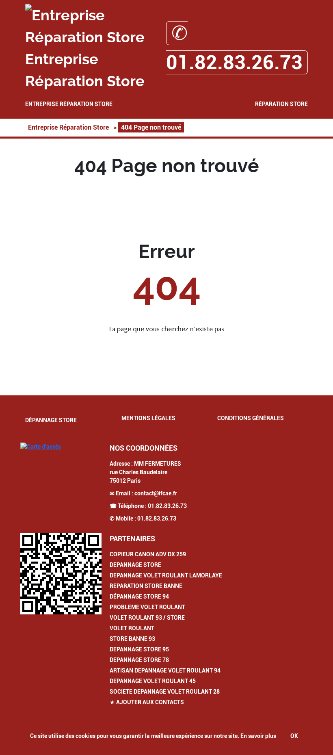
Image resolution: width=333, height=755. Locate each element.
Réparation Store (281, 104)
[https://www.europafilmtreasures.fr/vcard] (61, 573)
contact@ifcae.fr (155, 493)
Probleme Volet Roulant (147, 607)
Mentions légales (148, 418)
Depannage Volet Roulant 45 (153, 681)
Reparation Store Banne (146, 586)
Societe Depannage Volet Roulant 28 (165, 691)
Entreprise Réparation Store (68, 104)
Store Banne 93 (132, 639)
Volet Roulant (132, 628)
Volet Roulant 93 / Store (147, 617)
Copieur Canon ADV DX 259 (148, 554)
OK (294, 736)
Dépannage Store (51, 420)
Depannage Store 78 (139, 660)
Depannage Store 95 (139, 649)
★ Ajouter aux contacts (147, 702)
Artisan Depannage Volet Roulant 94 (165, 670)
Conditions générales (250, 418)
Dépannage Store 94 (139, 596)
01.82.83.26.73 (167, 506)
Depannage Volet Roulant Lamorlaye (166, 575)
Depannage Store (135, 565)
